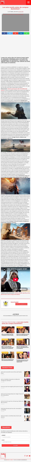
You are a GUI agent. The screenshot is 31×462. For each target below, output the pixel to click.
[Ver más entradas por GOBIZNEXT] (5, 303)
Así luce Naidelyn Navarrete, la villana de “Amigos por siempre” (10, 381)
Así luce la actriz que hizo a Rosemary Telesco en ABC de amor (12, 402)
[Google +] (15, 33)
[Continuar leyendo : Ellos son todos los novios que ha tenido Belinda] (23, 329)
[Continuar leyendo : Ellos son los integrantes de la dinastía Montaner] (8, 355)
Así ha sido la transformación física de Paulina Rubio (11, 373)
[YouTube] (29, 455)
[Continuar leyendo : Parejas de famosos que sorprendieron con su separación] (23, 355)
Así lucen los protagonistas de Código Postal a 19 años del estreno (12, 395)
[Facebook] (4, 33)
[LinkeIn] (21, 33)
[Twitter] (10, 33)
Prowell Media (10, 459)
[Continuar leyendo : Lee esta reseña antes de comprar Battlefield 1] (15, 22)
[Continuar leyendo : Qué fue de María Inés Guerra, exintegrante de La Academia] (23, 342)
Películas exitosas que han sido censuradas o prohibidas (11, 410)
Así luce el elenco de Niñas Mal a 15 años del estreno (11, 417)
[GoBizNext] (2, 2)
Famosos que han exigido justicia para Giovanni (12, 387)
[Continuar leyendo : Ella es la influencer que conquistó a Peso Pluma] (8, 329)
